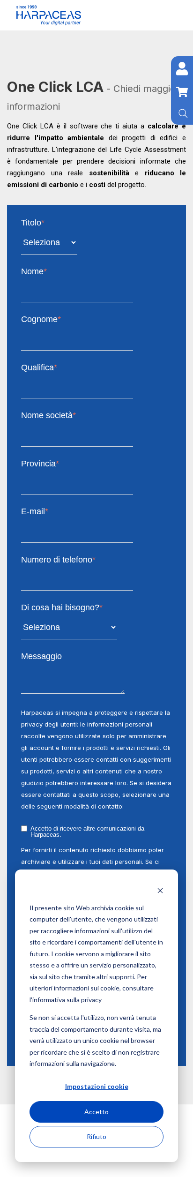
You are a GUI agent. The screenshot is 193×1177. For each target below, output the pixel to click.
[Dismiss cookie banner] (160, 890)
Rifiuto (96, 1136)
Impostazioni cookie (96, 1086)
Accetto (96, 1112)
